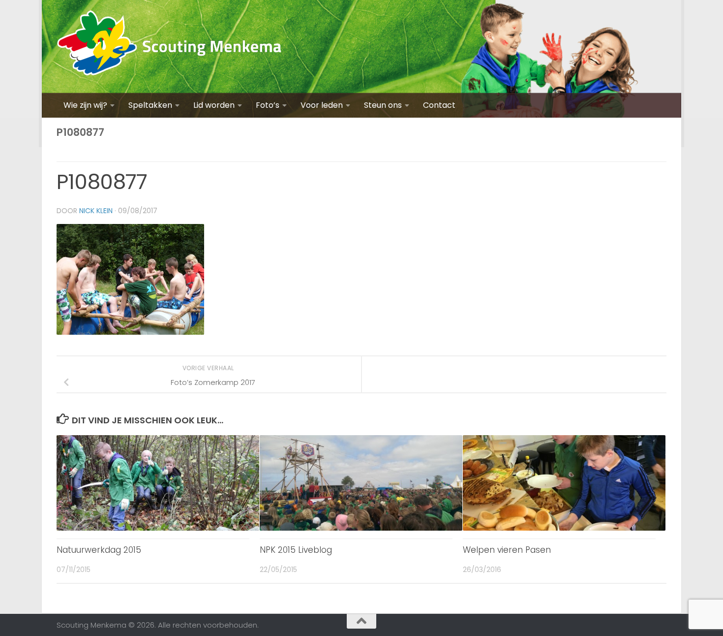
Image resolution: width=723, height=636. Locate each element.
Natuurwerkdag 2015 (99, 550)
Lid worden (214, 105)
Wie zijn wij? (85, 105)
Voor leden (322, 105)
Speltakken (150, 105)
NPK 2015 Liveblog (296, 550)
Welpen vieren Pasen (507, 550)
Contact (439, 105)
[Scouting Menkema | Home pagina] (169, 46)
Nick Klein (96, 211)
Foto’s (267, 105)
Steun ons (383, 105)
